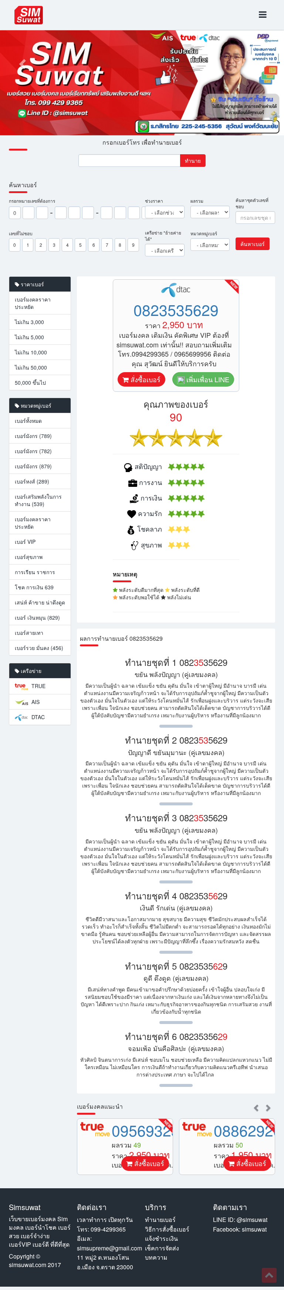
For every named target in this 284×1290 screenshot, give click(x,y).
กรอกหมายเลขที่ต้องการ (32, 201)
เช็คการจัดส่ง (162, 1248)
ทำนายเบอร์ (160, 1219)
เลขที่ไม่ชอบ (21, 233)
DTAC (37, 717)
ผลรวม (196, 201)
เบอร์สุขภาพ (29, 556)
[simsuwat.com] (28, 15)
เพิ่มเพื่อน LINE (207, 379)
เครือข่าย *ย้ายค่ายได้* (163, 235)
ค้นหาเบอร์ (252, 243)
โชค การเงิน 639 (34, 587)
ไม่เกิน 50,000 (31, 367)
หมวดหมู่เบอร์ (203, 233)
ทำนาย (193, 160)
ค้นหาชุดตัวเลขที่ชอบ (252, 203)
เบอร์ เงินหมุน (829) (37, 617)
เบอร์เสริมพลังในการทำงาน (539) (38, 500)
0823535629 (176, 309)
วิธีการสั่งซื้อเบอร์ (167, 1229)
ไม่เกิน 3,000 (29, 322)
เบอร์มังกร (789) (33, 435)
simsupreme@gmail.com (109, 1248)
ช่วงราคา (154, 201)
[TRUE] (95, 1129)
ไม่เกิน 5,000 (29, 337)
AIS (35, 701)
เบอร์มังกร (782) (33, 451)
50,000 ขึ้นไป (30, 382)
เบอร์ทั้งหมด (28, 420)
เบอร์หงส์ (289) (32, 481)
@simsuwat (252, 1219)
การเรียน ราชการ (35, 572)
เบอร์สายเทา (29, 632)
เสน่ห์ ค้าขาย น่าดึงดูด (40, 602)
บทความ (156, 1257)
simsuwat (254, 1229)
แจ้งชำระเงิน (161, 1238)
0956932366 (154, 1130)
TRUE (37, 686)
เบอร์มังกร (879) (33, 466)
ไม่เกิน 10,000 (31, 352)
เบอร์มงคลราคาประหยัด (33, 303)
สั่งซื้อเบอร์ (144, 379)
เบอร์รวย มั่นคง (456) (39, 647)
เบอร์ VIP (25, 541)
